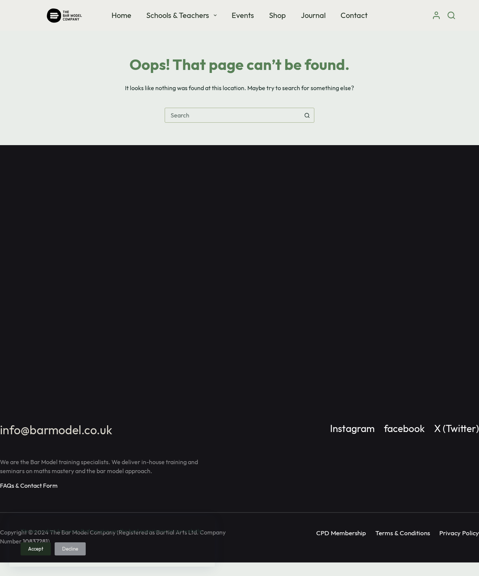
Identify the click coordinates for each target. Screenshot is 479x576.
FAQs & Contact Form (29, 485)
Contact (354, 15)
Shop (277, 15)
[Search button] (307, 115)
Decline (70, 549)
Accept (35, 549)
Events (243, 15)
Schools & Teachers (177, 15)
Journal (313, 15)
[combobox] (232, 115)
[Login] (436, 15)
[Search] (451, 15)
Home (121, 15)
